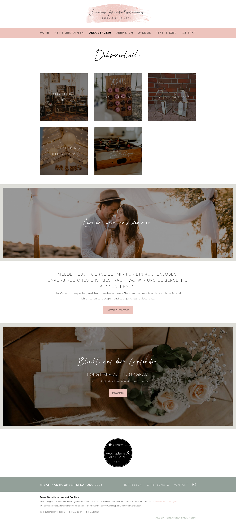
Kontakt (188, 32)
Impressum (133, 484)
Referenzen (166, 32)
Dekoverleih (100, 32)
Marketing (94, 511)
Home (44, 32)
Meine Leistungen (69, 32)
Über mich (124, 32)
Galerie (144, 32)
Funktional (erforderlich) (54, 511)
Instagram (118, 392)
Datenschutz (158, 484)
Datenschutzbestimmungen (164, 501)
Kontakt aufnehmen (118, 309)
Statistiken (77, 511)
